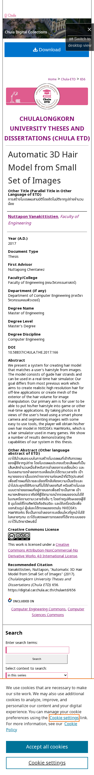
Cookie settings (64, 718)
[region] (47, 726)
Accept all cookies (47, 747)
